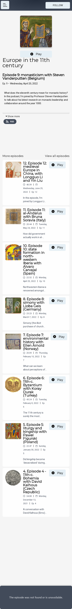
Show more (14, 116)
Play (39, 54)
